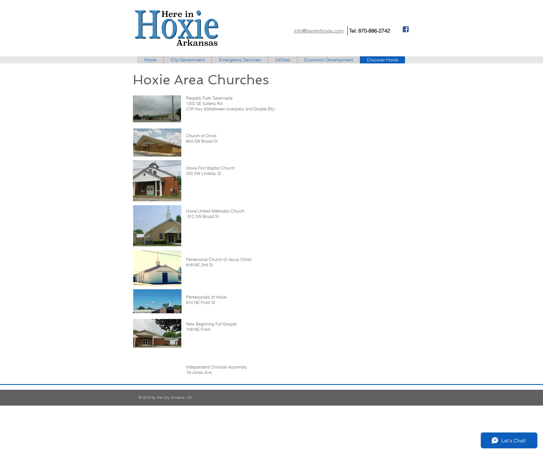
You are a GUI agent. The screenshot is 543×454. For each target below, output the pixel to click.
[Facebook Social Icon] (406, 29)
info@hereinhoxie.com (319, 30)
